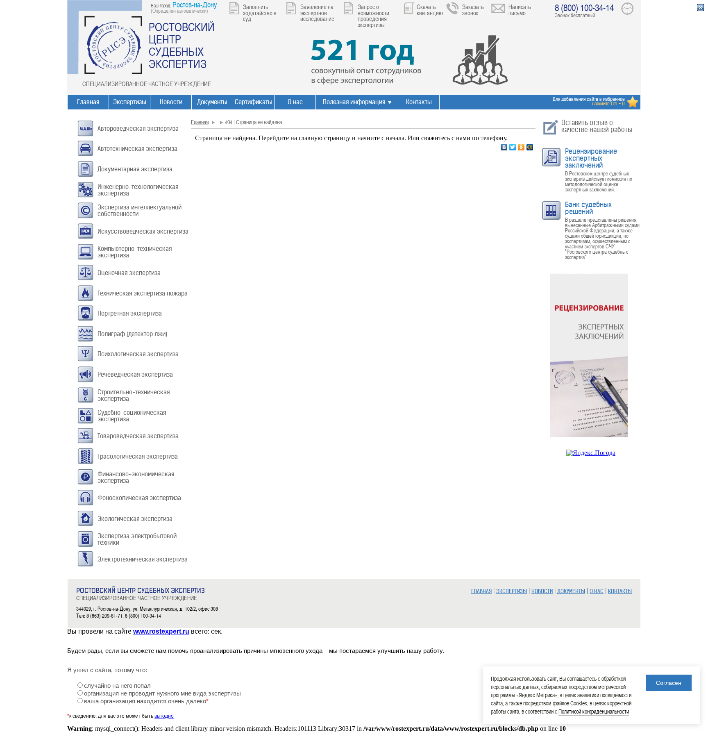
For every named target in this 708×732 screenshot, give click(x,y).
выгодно (164, 716)
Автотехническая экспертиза (137, 148)
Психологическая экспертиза (138, 354)
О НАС (597, 591)
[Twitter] (512, 147)
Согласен (668, 683)
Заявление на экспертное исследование (317, 12)
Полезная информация (354, 102)
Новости (171, 102)
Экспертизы (129, 102)
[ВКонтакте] (504, 147)
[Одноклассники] (521, 147)
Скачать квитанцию (430, 9)
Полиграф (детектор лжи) (132, 334)
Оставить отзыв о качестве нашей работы (597, 126)
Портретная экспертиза (130, 313)
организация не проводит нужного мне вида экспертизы (162, 693)
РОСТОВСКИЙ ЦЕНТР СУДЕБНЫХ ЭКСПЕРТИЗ (182, 45)
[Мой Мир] (530, 147)
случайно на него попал (117, 685)
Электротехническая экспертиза (143, 559)
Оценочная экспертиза (129, 273)
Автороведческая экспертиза (138, 128)
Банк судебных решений (588, 208)
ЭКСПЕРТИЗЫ (511, 591)
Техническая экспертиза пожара (143, 293)
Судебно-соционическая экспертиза (132, 416)
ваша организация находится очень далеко (146, 701)
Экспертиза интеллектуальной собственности (140, 210)
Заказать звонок (473, 9)
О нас (295, 102)
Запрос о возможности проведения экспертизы (373, 15)
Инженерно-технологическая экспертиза (138, 190)
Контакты (419, 102)
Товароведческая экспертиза (138, 436)
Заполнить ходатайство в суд (260, 12)
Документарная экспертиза (135, 169)
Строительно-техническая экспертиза (134, 395)
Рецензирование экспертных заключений (591, 158)
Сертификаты (253, 102)
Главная (88, 102)
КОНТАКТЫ (620, 591)
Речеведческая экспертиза (135, 374)
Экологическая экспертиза (135, 519)
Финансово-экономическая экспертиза (136, 477)
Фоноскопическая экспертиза (139, 498)
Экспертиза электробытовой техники (137, 539)
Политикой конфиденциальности (593, 711)
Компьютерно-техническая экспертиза (135, 252)
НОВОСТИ (542, 591)
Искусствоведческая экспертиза (143, 231)
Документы (212, 102)
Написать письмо (519, 9)
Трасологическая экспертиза (138, 456)
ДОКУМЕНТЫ (571, 591)
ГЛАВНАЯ (481, 591)
